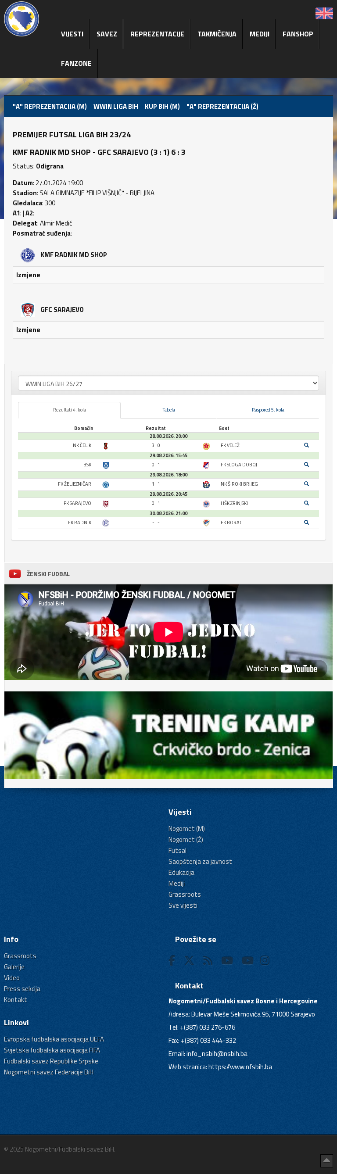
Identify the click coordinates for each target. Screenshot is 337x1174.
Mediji (259, 34)
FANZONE (76, 63)
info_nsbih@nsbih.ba (216, 1054)
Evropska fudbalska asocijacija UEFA (54, 1039)
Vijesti (72, 34)
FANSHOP (298, 34)
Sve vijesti (182, 905)
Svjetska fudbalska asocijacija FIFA (52, 1050)
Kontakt (15, 1000)
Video (12, 978)
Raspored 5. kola (268, 409)
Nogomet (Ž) (185, 839)
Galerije (14, 967)
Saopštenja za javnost (200, 861)
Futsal (177, 850)
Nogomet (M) (186, 828)
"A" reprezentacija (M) (50, 106)
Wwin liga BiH (115, 106)
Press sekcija (22, 989)
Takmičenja (217, 34)
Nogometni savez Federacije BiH (48, 1072)
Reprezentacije (157, 34)
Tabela (169, 409)
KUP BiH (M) (162, 106)
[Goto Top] (326, 1160)
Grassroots (184, 894)
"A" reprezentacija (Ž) (222, 106)
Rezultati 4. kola (69, 409)
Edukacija (181, 872)
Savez (107, 34)
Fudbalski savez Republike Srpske (51, 1061)
